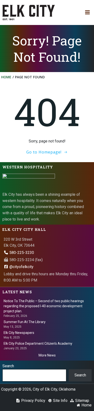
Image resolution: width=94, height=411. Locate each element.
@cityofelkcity (21, 266)
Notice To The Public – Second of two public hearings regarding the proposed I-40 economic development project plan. (44, 306)
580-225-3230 (21, 252)
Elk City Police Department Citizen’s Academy (38, 343)
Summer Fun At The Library (25, 322)
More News (47, 355)
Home (6, 77)
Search (8, 366)
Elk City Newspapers (19, 333)
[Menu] (87, 12)
